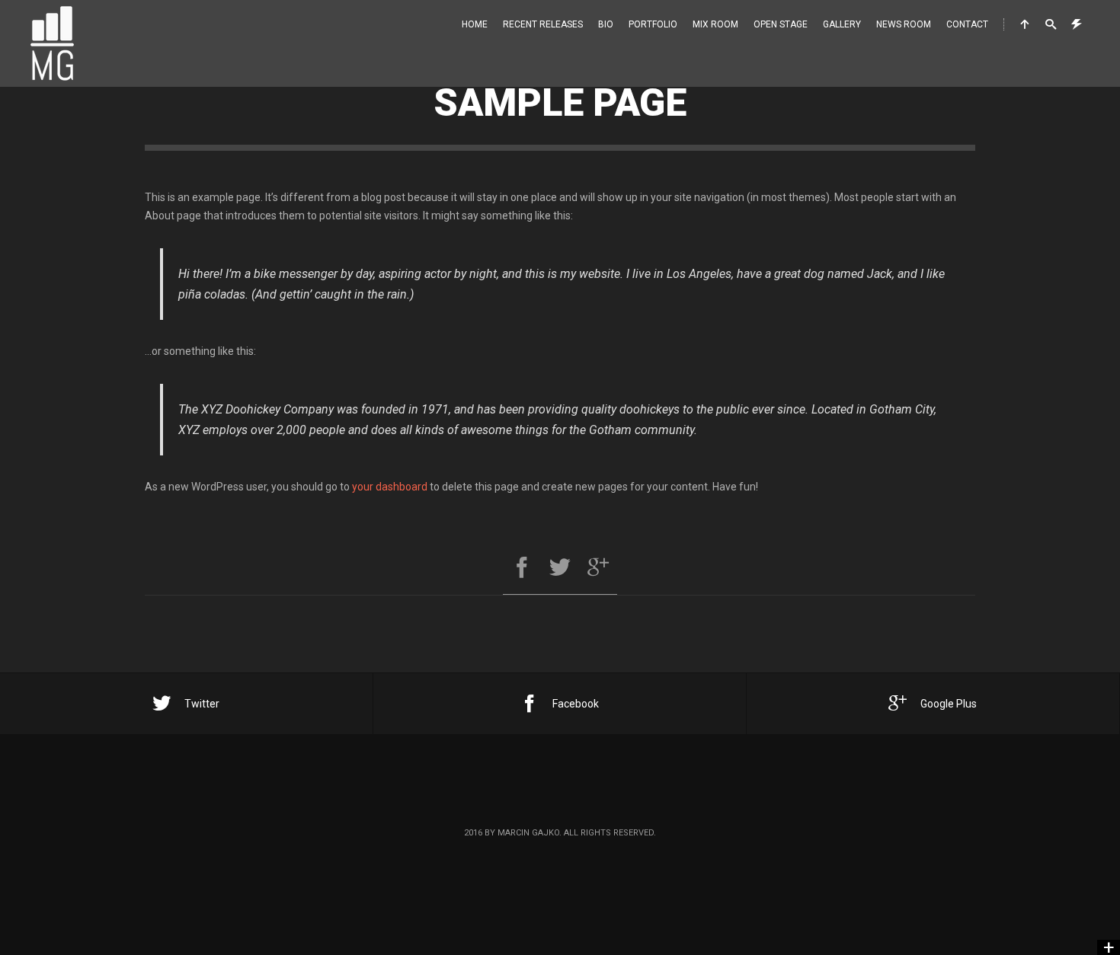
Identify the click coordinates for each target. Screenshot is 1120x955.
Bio (605, 24)
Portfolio (653, 24)
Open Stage (781, 24)
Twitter (201, 704)
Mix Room (715, 24)
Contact (967, 24)
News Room (903, 24)
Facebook (575, 704)
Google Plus (948, 704)
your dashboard (389, 487)
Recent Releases (543, 24)
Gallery (842, 24)
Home (475, 24)
